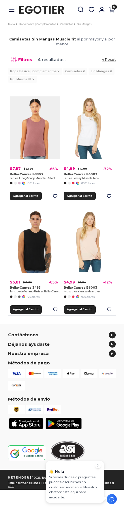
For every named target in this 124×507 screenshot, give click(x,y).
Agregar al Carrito (26, 196)
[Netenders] (20, 477)
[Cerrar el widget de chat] (98, 465)
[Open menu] (13, 9)
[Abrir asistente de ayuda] (112, 499)
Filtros (25, 59)
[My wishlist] (91, 9)
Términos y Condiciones (24, 482)
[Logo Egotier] (43, 10)
